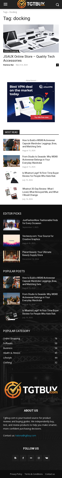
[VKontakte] (47, 458)
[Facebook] (23, 458)
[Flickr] (31, 458)
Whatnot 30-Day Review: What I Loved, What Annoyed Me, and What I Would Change (40, 192)
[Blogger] (15, 458)
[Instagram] (39, 458)
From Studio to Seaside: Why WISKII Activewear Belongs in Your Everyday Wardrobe (40, 159)
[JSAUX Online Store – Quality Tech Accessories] (31, 39)
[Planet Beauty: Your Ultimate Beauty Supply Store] (11, 256)
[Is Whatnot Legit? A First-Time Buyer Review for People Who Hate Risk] (11, 177)
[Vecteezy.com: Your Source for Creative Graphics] (11, 240)
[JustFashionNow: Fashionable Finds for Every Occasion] (11, 225)
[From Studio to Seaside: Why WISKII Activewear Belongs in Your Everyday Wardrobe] (11, 161)
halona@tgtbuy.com (25, 435)
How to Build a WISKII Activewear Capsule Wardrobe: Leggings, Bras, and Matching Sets (39, 143)
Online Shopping (11, 51)
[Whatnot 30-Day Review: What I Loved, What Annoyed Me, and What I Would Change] (11, 193)
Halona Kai (8, 65)
